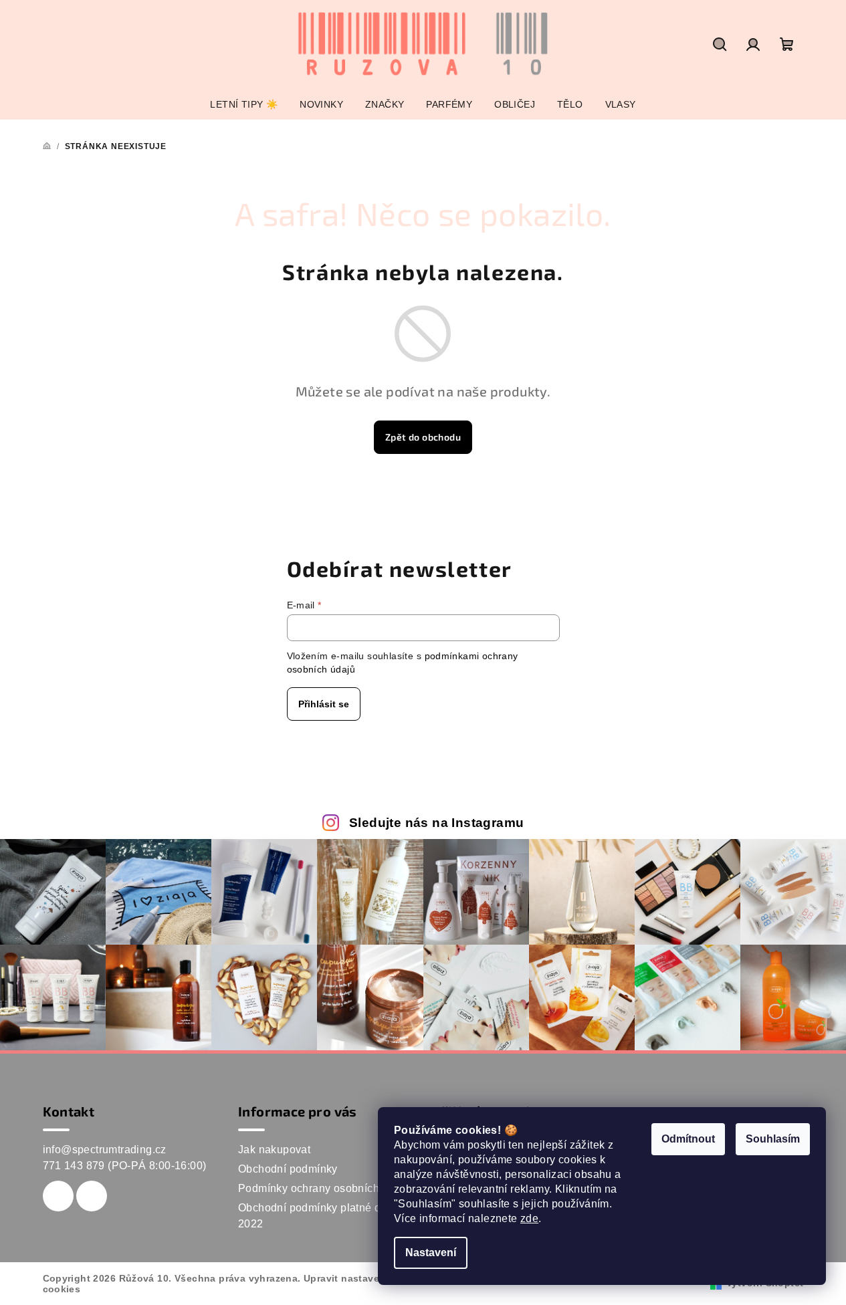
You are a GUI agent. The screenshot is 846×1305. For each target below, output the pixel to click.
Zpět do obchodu (423, 437)
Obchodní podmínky (288, 1169)
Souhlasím (773, 1139)
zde (529, 1218)
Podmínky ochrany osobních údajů (324, 1188)
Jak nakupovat (274, 1149)
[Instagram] (91, 1196)
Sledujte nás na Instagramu (436, 823)
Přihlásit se (323, 704)
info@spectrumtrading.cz (105, 1149)
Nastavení (430, 1252)
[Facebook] (58, 1196)
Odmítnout (688, 1139)
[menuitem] (243, 104)
